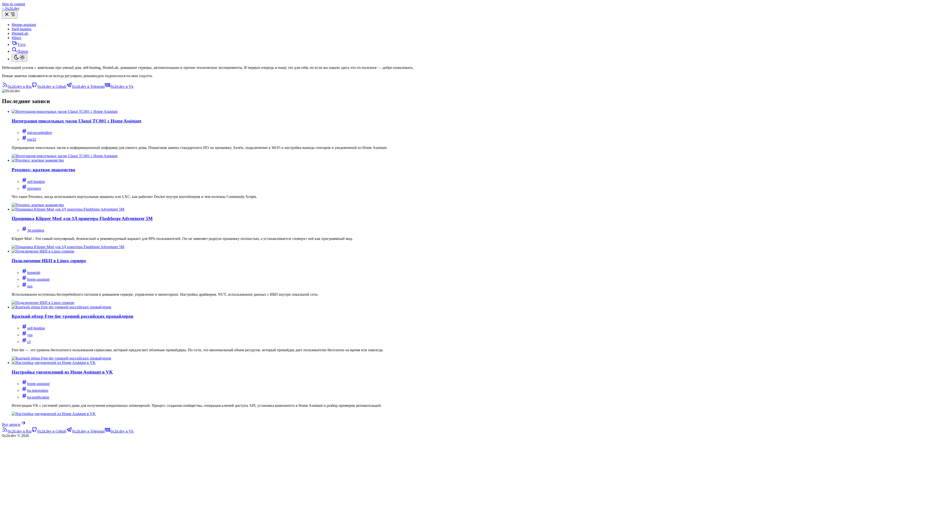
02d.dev (10, 8)
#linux (16, 38)
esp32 (31, 139)
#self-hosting (21, 29)
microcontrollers (39, 133)
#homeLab (20, 33)
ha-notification (38, 397)
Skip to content (13, 4)
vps (30, 335)
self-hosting (36, 182)
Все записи (11, 424)
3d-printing (35, 230)
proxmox (34, 188)
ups (30, 286)
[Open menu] (9, 15)
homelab (33, 272)
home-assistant (38, 279)
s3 (29, 342)
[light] (19, 58)
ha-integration (37, 390)
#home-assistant (24, 25)
